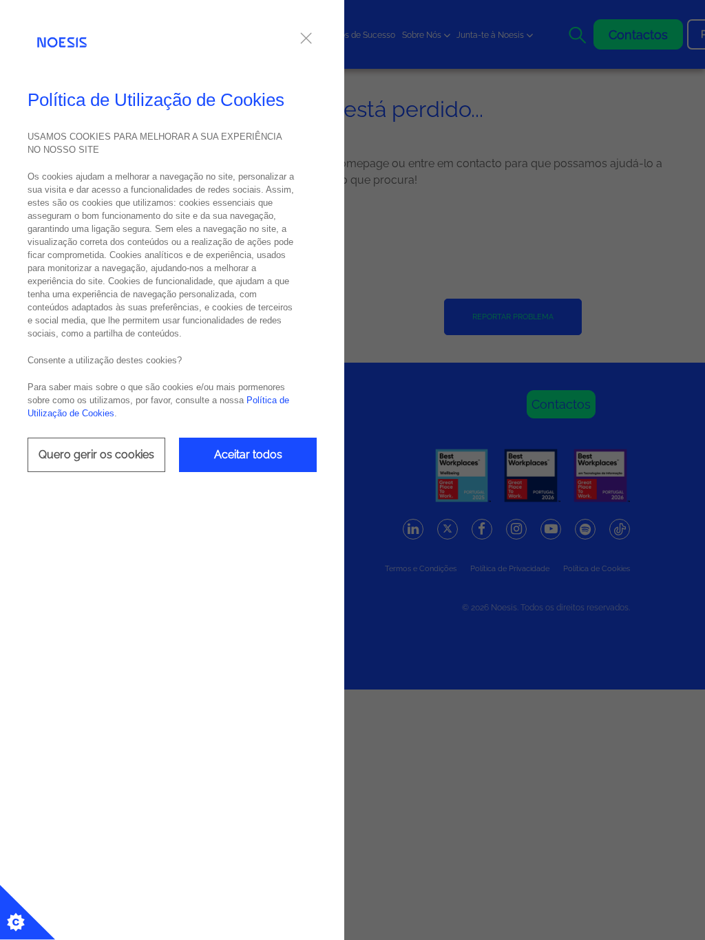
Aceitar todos (248, 454)
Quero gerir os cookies (96, 454)
